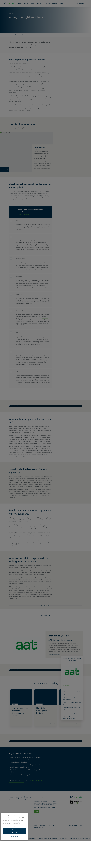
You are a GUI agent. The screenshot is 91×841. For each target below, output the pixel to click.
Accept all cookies (14, 829)
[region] (14, 826)
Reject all (14, 832)
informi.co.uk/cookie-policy (14, 826)
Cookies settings (14, 836)
